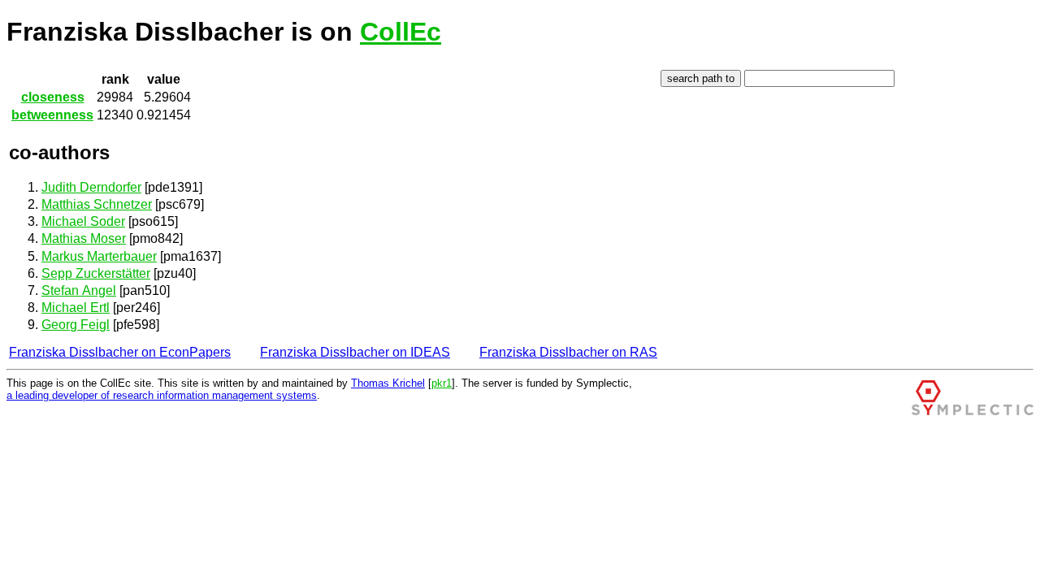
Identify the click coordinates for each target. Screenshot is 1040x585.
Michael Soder (83, 221)
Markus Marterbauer (99, 256)
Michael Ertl (75, 307)
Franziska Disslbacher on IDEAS (355, 352)
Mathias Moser (83, 238)
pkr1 (441, 383)
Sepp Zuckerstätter (95, 273)
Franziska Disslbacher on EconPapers (120, 352)
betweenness (52, 115)
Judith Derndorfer (91, 187)
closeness (52, 97)
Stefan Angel (78, 290)
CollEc (400, 31)
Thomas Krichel (388, 383)
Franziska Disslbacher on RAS (568, 352)
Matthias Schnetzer (96, 204)
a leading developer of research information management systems (161, 395)
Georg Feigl (75, 325)
